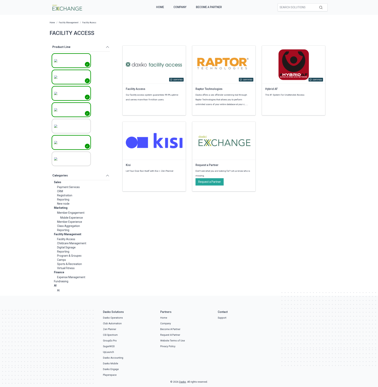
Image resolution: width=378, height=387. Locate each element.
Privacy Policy (167, 346)
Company (179, 7)
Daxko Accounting (113, 357)
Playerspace (110, 375)
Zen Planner (109, 329)
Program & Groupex (69, 255)
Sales (57, 182)
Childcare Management (71, 243)
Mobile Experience (71, 217)
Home (160, 7)
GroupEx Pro (110, 340)
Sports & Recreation (69, 264)
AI (55, 285)
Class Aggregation (68, 226)
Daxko (182, 381)
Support (222, 317)
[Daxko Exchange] (67, 7)
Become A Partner (209, 7)
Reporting (63, 199)
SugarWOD (109, 346)
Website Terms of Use (172, 340)
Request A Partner (170, 335)
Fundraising (61, 281)
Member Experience (69, 221)
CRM (60, 191)
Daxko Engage (111, 369)
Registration (64, 195)
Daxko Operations (113, 317)
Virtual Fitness (66, 268)
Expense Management (71, 277)
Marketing (61, 207)
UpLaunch (108, 352)
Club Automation (112, 323)
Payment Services (68, 187)
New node (63, 203)
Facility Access (66, 239)
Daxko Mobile (110, 363)
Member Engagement (70, 212)
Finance (59, 272)
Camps (61, 259)
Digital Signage (66, 247)
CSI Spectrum (110, 335)
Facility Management (67, 234)
